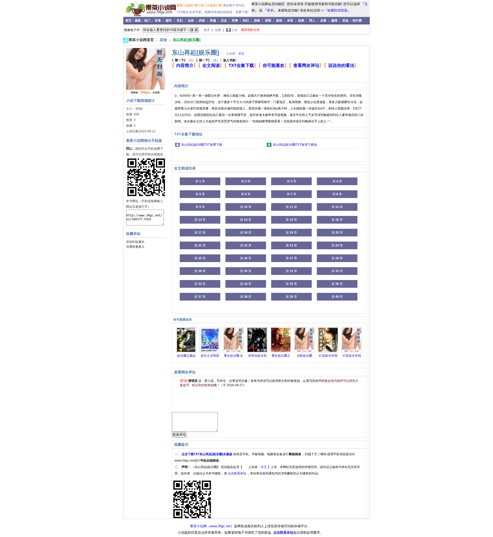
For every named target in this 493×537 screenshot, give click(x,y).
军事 (235, 20)
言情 (158, 20)
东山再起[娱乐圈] (187, 40)
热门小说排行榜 (212, 5)
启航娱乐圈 (304, 355)
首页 (128, 20)
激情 (334, 20)
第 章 (200, 181)
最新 (138, 20)
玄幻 (180, 20)
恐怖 (257, 20)
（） (183, 60)
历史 (224, 20)
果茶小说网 (198, 526)
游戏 (279, 20)
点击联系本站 (237, 473)
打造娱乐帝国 (328, 355)
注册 (218, 30)
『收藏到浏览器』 (337, 10)
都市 (169, 20)
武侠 (202, 20)
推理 (268, 20)
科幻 (246, 20)
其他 (345, 20)
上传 (234, 30)
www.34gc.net (220, 526)
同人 (312, 20)
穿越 (213, 20)
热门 (147, 20)
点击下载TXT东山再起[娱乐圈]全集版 (207, 454)
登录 (270, 10)
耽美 (301, 20)
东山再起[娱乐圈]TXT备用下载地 (295, 144)
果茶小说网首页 (142, 40)
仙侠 (191, 20)
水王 (241, 53)
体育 (290, 20)
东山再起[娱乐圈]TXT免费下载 (201, 144)
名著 (323, 20)
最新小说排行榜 (188, 5)
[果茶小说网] (150, 15)
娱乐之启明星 (210, 355)
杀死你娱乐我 (257, 355)
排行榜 (357, 20)
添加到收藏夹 (135, 242)
